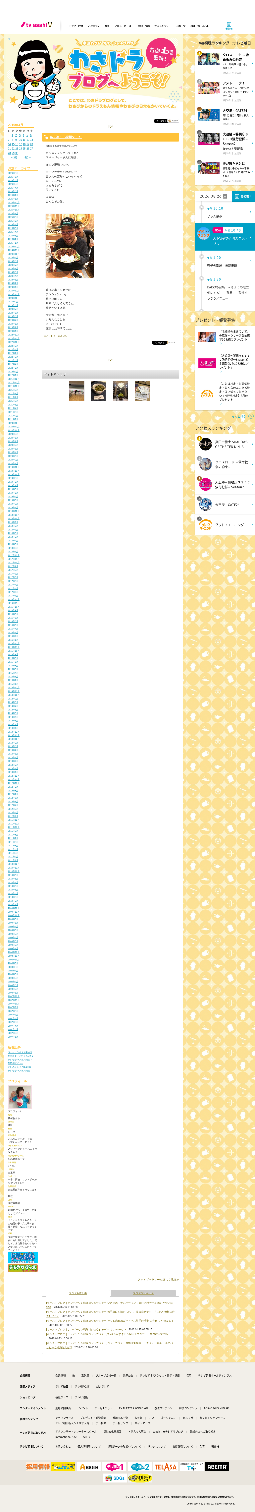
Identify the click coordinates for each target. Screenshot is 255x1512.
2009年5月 (13, 934)
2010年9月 (13, 875)
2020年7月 (13, 441)
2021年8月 (13, 393)
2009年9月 (13, 919)
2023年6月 (13, 313)
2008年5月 (13, 978)
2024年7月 (13, 265)
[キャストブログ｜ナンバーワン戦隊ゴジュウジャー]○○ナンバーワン (86, 1329)
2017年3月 (13, 588)
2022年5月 (13, 360)
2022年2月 (13, 371)
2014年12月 (14, 687)
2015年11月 (14, 647)
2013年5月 (13, 757)
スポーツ (180, 26)
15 (13, 144)
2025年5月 (13, 228)
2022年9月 (13, 346)
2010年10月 (14, 871)
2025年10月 (14, 210)
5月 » (28, 157)
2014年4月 (13, 717)
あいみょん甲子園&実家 (19, 1067)
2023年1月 (13, 331)
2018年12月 (14, 511)
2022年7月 (13, 353)
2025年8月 (13, 217)
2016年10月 (14, 607)
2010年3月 (13, 897)
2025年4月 (13, 232)
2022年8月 (13, 349)
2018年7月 (13, 529)
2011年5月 (13, 845)
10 (20, 139)
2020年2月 (13, 459)
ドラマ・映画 (76, 26)
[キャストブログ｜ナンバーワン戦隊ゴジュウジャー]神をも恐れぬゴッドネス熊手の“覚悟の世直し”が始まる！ (110, 1320)
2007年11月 (14, 1000)
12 (27, 139)
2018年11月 (14, 515)
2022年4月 (13, 364)
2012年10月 (14, 783)
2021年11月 (14, 382)
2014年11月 (14, 691)
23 (16, 148)
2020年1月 (13, 463)
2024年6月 (13, 268)
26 (27, 148)
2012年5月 (13, 801)
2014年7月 (13, 706)
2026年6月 (13, 180)
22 (13, 148)
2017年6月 (13, 577)
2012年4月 (13, 805)
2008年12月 (14, 952)
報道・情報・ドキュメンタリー (154, 26)
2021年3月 (13, 412)
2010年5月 (13, 889)
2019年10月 (14, 474)
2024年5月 (13, 272)
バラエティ (94, 26)
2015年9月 (13, 654)
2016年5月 (13, 625)
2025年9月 (13, 213)
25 (24, 148)
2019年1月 (13, 507)
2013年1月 (13, 772)
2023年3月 (13, 324)
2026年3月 (13, 191)
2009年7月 (13, 926)
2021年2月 (13, 415)
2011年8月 (13, 834)
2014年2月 (13, 724)
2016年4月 (13, 629)
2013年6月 (13, 754)
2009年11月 (14, 912)
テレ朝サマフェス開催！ (20, 1070)
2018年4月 (13, 540)
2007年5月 (13, 1022)
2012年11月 (14, 779)
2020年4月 (13, 452)
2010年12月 (14, 864)
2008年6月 (13, 974)
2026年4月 (13, 188)
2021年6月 (13, 401)
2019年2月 (13, 504)
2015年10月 (14, 651)
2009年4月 (13, 937)
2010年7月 (13, 882)
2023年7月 (13, 309)
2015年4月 (13, 673)
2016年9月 (13, 610)
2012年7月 (13, 794)
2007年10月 (14, 1003)
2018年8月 (13, 526)
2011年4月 (13, 849)
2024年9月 (13, 257)
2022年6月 (13, 357)
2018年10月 (14, 518)
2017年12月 (14, 555)
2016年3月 (13, 632)
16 (16, 144)
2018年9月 (13, 522)
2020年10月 (14, 430)
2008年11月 (14, 956)
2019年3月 (13, 500)
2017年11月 (14, 559)
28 (9, 153)
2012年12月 (14, 776)
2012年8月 (13, 790)
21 (9, 148)
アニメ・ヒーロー (124, 26)
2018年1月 (13, 551)
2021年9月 (13, 390)
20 (31, 144)
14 (9, 144)
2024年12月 (14, 246)
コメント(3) (50, 335)
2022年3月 (13, 368)
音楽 (107, 26)
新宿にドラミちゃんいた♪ (20, 1056)
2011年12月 (14, 820)
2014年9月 (13, 698)
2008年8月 (13, 967)
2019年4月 (13, 496)
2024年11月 (14, 250)
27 (31, 148)
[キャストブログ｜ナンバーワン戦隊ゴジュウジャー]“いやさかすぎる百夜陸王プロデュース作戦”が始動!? (107, 1334)
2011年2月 (13, 856)
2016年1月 (13, 640)
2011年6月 (13, 842)
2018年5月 (13, 537)
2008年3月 (13, 985)
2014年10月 (14, 695)
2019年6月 (13, 489)
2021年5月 (13, 404)
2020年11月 (14, 426)
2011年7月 (13, 838)
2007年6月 (13, 1018)
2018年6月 (13, 533)
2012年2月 (13, 812)
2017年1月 (13, 595)
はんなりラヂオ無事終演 (20, 1052)
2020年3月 (13, 456)
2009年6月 (13, 930)
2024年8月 (13, 261)
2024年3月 (13, 279)
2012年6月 (13, 798)
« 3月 (14, 157)
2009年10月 (14, 915)
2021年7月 (13, 397)
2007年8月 (13, 1011)
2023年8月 (13, 305)
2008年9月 (13, 963)
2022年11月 (14, 338)
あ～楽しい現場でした (66, 137)
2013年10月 (14, 739)
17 (20, 144)
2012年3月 (13, 809)
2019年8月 (13, 482)
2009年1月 (13, 948)
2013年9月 (13, 743)
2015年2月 (13, 680)
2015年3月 (13, 676)
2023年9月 (13, 301)
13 (31, 139)
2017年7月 (13, 574)
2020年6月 (13, 445)
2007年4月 (13, 1026)
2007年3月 (13, 1029)
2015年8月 (13, 658)
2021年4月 (13, 408)
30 (16, 153)
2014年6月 (13, 709)
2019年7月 (13, 485)
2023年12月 (14, 290)
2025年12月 (14, 202)
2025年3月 (13, 235)
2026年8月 (13, 173)
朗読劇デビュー (15, 1063)
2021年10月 (14, 386)
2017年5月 (13, 581)
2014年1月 (13, 728)
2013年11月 (14, 735)
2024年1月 (13, 287)
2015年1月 (13, 684)
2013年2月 (13, 768)
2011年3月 (13, 853)
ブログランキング (143, 1293)
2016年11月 (14, 603)
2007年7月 (13, 1014)
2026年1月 (13, 199)
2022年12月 (14, 334)
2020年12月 (14, 423)
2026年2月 (13, 195)
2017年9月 (13, 566)
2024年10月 (14, 254)
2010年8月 (13, 878)
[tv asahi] (37, 26)
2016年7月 (13, 618)
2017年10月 (14, 562)
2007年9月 (13, 1007)
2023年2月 (13, 327)
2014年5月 (13, 713)
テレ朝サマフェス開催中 (20, 1059)
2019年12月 (14, 467)
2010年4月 (13, 893)
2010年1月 (13, 904)
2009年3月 (13, 941)
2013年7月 (13, 750)
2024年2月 (13, 283)
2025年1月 (13, 243)
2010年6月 (13, 886)
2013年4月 (13, 761)
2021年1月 (13, 419)
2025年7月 (13, 221)
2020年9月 (13, 434)
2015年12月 (14, 643)
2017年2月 (13, 592)
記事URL (62, 335)
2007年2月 (13, 1033)
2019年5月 (13, 493)
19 (27, 144)
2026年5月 (13, 184)
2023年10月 (14, 298)
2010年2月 (13, 901)
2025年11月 (14, 206)
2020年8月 (13, 438)
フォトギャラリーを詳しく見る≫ (158, 1279)
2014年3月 (13, 720)
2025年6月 (13, 224)
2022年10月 (14, 342)
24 (20, 148)
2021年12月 (14, 379)
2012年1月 (13, 816)
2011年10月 (14, 827)
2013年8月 (13, 746)
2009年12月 (14, 908)
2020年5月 (13, 449)
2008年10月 (14, 959)
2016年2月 (13, 636)
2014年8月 (13, 702)
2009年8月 (13, 923)
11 (24, 139)
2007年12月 (14, 996)
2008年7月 (13, 970)
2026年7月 (13, 177)
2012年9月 (13, 787)
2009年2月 (13, 945)
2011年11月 (14, 823)
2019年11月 (14, 471)
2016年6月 (13, 621)
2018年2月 (13, 548)
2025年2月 (13, 239)
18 (24, 144)
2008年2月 (13, 989)
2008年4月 (13, 981)
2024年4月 (13, 276)
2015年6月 (13, 665)
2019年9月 (13, 478)
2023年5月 (13, 316)
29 (13, 153)
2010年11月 (14, 868)
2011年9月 (13, 831)
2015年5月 (13, 669)
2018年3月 (13, 544)
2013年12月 (14, 732)
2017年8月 (13, 570)
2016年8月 (13, 614)
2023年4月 (13, 320)
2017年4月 (13, 584)
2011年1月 (13, 860)
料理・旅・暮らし (199, 26)
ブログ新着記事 (78, 1293)
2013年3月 (13, 765)
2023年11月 (14, 294)
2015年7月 (13, 662)
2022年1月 (13, 375)
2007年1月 (13, 1037)
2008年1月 (13, 993)
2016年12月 (14, 599)
